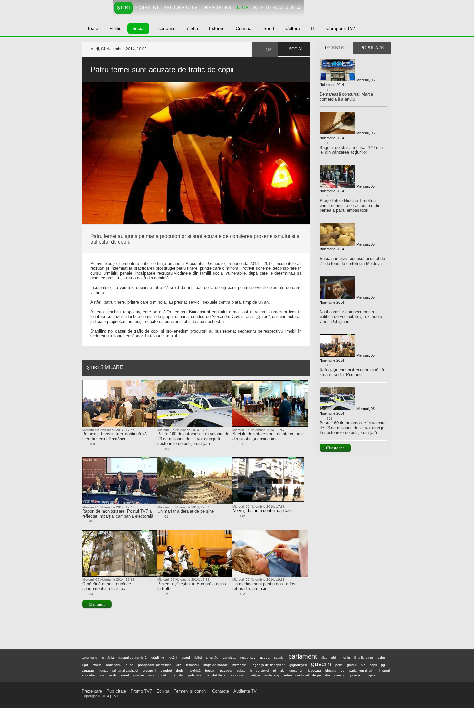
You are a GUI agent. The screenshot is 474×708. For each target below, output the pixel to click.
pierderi (166, 670)
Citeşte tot (335, 447)
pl (274, 670)
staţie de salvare (215, 665)
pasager (226, 670)
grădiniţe (157, 657)
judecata (314, 670)
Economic (165, 28)
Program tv (180, 7)
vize (179, 665)
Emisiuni (146, 7)
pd (343, 670)
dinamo (339, 675)
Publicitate (116, 691)
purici (129, 665)
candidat (229, 657)
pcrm (338, 665)
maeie (97, 665)
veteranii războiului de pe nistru (306, 675)
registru (178, 675)
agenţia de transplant (269, 665)
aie (282, 670)
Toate (92, 28)
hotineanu (113, 665)
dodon (181, 670)
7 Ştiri (192, 28)
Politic (115, 28)
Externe (217, 28)
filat (324, 657)
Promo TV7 (141, 691)
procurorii (149, 670)
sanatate (88, 670)
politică (195, 670)
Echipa (162, 691)
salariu (279, 657)
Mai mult (97, 604)
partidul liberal (216, 675)
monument (239, 675)
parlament (302, 656)
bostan (210, 670)
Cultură (292, 28)
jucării (173, 657)
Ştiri (123, 7)
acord (186, 657)
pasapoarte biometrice (154, 665)
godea (265, 657)
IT (313, 28)
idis (102, 675)
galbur (351, 665)
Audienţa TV (245, 691)
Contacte (220, 691)
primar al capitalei (125, 670)
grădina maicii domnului (150, 675)
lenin (346, 657)
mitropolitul (240, 665)
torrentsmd (89, 657)
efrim (334, 657)
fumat (103, 670)
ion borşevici (259, 670)
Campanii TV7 (340, 28)
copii (373, 665)
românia (108, 657)
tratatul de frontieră (132, 657)
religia (255, 675)
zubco (241, 670)
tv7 (363, 665)
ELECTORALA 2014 (277, 7)
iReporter (217, 7)
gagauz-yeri (298, 665)
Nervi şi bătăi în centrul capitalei (262, 510)
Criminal (244, 28)
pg (383, 665)
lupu (85, 665)
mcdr (112, 675)
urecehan (296, 670)
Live (243, 7)
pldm (381, 657)
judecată (194, 675)
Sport (268, 28)
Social (138, 28)
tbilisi (198, 657)
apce (372, 675)
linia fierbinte (363, 657)
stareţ (125, 675)
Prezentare (92, 691)
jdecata (330, 670)
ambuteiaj (271, 675)
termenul (192, 665)
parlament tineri (360, 670)
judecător (357, 675)
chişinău (212, 657)
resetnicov (247, 657)
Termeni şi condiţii (191, 691)
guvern (321, 663)
